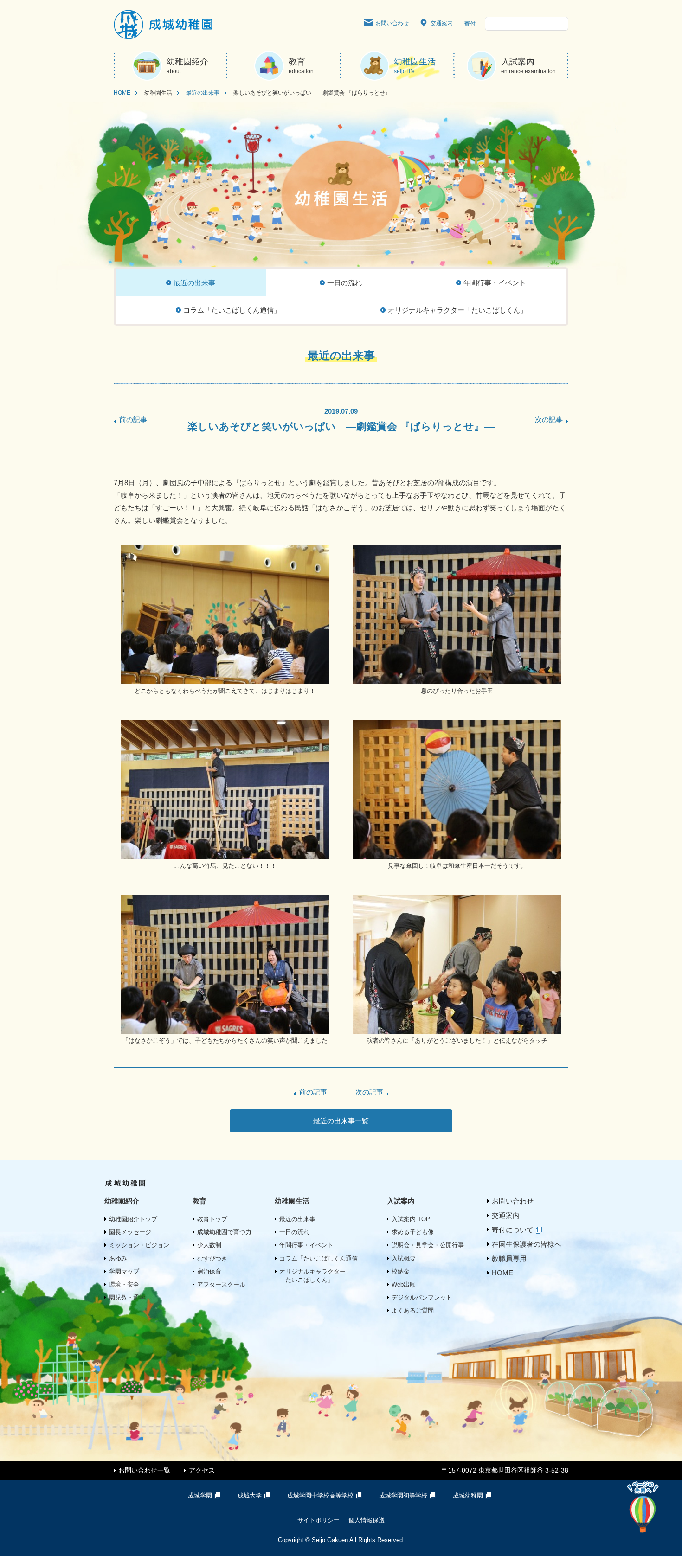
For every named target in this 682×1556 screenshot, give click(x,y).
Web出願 (404, 1284)
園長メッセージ (130, 1232)
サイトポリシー (318, 1520)
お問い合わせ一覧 (144, 1470)
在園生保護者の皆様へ (526, 1244)
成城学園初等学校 (403, 1495)
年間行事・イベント (306, 1245)
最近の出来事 (202, 93)
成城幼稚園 (468, 1495)
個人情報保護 (366, 1520)
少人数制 (209, 1245)
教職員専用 (509, 1258)
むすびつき (212, 1258)
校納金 (401, 1271)
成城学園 (200, 1495)
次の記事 (549, 419)
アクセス (202, 1470)
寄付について (513, 1230)
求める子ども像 (413, 1232)
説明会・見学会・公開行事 (428, 1245)
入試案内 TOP (411, 1219)
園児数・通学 (127, 1297)
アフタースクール (221, 1284)
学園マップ (124, 1271)
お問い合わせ (392, 23)
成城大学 (250, 1495)
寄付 (470, 23)
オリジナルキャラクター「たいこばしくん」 (312, 1275)
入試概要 (404, 1258)
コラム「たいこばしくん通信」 (321, 1258)
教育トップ (212, 1219)
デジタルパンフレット (422, 1297)
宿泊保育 (209, 1271)
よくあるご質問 (413, 1310)
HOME (122, 93)
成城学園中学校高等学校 (320, 1495)
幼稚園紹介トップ (133, 1219)
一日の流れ (294, 1232)
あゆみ (118, 1258)
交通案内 (442, 23)
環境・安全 (124, 1284)
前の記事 (133, 419)
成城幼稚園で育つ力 (224, 1232)
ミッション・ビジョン (139, 1245)
